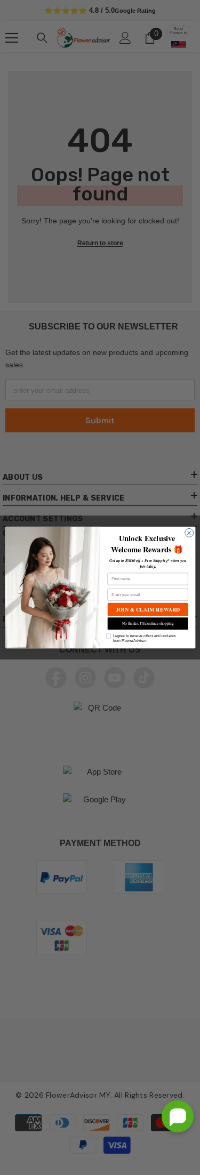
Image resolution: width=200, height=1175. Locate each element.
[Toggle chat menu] (178, 1116)
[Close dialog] (189, 532)
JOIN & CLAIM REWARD (147, 609)
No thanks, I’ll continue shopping (147, 623)
